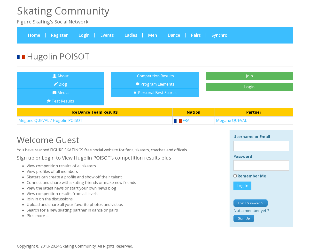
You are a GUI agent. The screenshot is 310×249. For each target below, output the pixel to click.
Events (107, 35)
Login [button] (249, 86)
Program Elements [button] (157, 84)
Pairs (196, 35)
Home (37, 35)
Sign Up (244, 218)
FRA (185, 120)
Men (152, 35)
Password (242, 156)
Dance (174, 35)
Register (59, 35)
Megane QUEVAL (231, 120)
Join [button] (249, 76)
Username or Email (251, 136)
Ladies (130, 35)
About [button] (62, 76)
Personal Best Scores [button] (157, 92)
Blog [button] (62, 84)
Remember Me (251, 176)
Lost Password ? (250, 203)
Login (84, 35)
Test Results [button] (62, 101)
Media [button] (62, 92)
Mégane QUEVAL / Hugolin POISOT (50, 120)
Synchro (219, 35)
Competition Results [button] (155, 76)
